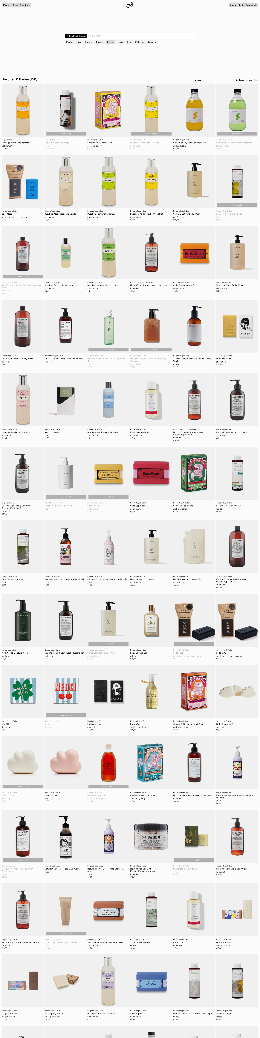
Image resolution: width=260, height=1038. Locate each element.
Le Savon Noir (94, 724)
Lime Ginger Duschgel (12, 579)
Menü (6, 5)
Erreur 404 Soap (224, 942)
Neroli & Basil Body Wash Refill (188, 579)
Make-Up (139, 42)
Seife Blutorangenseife (184, 285)
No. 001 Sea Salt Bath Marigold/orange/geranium (143, 870)
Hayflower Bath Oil (96, 795)
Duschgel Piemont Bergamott (101, 214)
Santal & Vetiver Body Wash (186, 214)
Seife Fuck (178, 653)
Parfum (88, 42)
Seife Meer (7, 214)
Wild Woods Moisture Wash (15, 653)
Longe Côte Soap (10, 1014)
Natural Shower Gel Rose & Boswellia (62, 869)
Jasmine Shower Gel (140, 942)
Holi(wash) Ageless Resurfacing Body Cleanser (148, 360)
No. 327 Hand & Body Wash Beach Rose (64, 359)
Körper (110, 42)
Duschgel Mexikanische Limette (102, 285)
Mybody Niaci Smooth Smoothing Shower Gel (107, 360)
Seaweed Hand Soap (183, 506)
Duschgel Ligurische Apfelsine (16, 143)
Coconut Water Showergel (57, 143)
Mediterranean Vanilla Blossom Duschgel (192, 1014)
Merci (47, 724)
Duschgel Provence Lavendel (101, 1014)
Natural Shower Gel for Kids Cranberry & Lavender (235, 796)
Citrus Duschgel (223, 1014)
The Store (25, 5)
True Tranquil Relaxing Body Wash (61, 942)
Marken (70, 42)
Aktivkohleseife (52, 432)
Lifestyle (152, 42)
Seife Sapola (136, 1014)
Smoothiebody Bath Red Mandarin (189, 143)
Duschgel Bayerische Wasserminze (61, 285)
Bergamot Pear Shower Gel (229, 506)
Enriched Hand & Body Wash (58, 506)
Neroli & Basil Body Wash (142, 579)
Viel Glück (6, 724)
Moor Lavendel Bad (139, 432)
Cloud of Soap (8, 795)
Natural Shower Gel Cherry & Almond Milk (65, 579)
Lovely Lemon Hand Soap (99, 143)
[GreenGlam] (130, 5)
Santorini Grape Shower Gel (229, 214)
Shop (15, 5)
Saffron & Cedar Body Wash (229, 285)
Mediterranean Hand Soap (143, 795)
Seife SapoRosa (137, 506)
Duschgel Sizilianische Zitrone (144, 143)
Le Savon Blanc (223, 359)
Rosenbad (178, 942)
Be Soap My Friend (54, 1014)
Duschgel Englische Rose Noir (16, 432)
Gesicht (99, 42)
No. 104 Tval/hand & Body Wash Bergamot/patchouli (188, 433)
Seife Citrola (93, 506)
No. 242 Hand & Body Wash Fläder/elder (64, 653)
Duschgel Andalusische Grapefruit (146, 214)
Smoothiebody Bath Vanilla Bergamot (234, 143)
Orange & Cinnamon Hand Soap (188, 724)
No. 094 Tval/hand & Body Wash (17, 359)
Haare (120, 42)
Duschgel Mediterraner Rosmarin (103, 432)
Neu (79, 42)
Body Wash (135, 724)
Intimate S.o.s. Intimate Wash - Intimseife (107, 579)
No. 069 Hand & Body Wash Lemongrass (149, 285)
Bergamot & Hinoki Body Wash (102, 653)
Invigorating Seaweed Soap (186, 869)
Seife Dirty (221, 653)
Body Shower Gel (138, 653)
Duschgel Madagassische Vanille (60, 214)
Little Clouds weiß (224, 724)
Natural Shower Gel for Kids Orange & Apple (105, 870)
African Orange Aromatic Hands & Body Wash (192, 360)
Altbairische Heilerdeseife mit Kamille (105, 942)
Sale (129, 42)
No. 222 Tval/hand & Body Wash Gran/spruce (17, 870)
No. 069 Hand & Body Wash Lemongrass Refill (21, 286)
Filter (199, 80)
